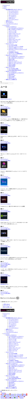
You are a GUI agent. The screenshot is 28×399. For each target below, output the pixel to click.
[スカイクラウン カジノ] (4, 97)
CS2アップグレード (13, 40)
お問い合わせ (6, 304)
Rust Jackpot (11, 74)
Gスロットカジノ (5, 220)
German (12, 394)
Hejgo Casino (3, 266)
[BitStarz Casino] (4, 132)
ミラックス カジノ (5, 237)
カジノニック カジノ (6, 203)
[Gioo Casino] (4, 167)
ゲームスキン (6, 25)
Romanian (21, 396)
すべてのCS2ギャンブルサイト (16, 28)
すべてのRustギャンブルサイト (16, 72)
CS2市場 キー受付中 (13, 52)
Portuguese (7, 396)
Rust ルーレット (12, 78)
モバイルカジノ (10, 22)
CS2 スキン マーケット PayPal (16, 46)
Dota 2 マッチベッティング (15, 63)
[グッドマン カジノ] (4, 253)
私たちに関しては (7, 307)
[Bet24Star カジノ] (4, 282)
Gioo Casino (3, 168)
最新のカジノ (9, 20)
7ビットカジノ (4, 151)
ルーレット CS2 (12, 30)
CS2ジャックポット (13, 35)
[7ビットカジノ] (4, 150)
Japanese (4, 393)
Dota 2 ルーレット (13, 60)
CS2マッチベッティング (14, 39)
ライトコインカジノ (13, 13)
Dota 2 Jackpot (12, 66)
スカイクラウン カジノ (6, 99)
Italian (24, 394)
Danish (20, 395)
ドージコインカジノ (13, 19)
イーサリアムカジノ (13, 12)
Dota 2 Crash (11, 59)
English (7, 394)
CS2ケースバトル (13, 42)
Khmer (12, 397)
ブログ (5, 6)
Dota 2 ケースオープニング (15, 62)
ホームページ (6, 5)
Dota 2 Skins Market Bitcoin (15, 70)
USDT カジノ (12, 18)
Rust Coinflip (11, 76)
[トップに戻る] (1, 391)
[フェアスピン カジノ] (4, 115)
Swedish (7, 395)
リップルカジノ (12, 16)
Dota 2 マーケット (10, 67)
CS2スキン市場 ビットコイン (16, 48)
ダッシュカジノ (12, 15)
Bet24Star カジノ (4, 284)
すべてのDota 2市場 (13, 68)
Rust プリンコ (12, 75)
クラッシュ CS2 (12, 32)
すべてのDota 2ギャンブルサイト (17, 56)
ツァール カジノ (4, 186)
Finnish (12, 395)
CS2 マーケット (10, 43)
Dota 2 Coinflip (12, 64)
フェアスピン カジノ (6, 116)
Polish (3, 394)
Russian (16, 396)
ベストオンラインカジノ (12, 23)
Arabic (16, 397)
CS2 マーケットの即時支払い (16, 53)
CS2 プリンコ (12, 38)
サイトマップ (6, 305)
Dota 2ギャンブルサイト (12, 55)
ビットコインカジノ (13, 11)
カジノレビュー (4, 106)
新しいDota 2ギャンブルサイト (16, 57)
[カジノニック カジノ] (4, 202)
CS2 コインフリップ (13, 36)
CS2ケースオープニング (14, 33)
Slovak (8, 397)
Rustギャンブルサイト (11, 71)
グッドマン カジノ (5, 255)
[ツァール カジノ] (4, 185)
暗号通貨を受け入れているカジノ (14, 9)
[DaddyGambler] (7, 2)
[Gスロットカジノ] (4, 218)
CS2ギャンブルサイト (11, 26)
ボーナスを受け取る (5, 108)
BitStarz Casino (4, 134)
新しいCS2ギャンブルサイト (16, 29)
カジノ (5, 8)
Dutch (24, 395)
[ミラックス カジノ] (4, 236)
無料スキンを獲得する (11, 79)
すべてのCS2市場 (13, 45)
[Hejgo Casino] (4, 265)
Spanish (20, 394)
